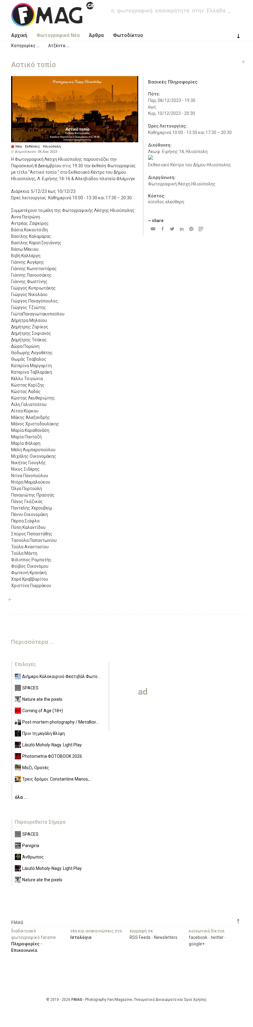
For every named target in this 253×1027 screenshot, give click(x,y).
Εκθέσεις (32, 146)
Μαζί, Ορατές (35, 767)
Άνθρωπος (33, 856)
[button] (25, 46)
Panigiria (30, 845)
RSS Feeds (140, 937)
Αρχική (19, 35)
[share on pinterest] (191, 228)
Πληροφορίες (25, 943)
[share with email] (153, 228)
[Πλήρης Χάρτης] (150, 158)
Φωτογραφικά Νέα (58, 35)
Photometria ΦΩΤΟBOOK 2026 (52, 756)
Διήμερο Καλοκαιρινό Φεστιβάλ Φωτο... (61, 676)
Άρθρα (96, 35)
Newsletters (165, 937)
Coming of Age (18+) (42, 710)
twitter (217, 937)
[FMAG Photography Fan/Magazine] (52, 22)
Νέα (18, 146)
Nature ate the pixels (42, 699)
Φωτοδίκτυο (128, 35)
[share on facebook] (162, 228)
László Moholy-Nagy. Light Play (52, 744)
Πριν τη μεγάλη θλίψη (43, 733)
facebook (198, 937)
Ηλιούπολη (52, 146)
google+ (197, 943)
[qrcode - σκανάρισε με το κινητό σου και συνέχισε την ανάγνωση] (200, 228)
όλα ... (21, 797)
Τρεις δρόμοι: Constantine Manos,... (57, 779)
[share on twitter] (172, 228)
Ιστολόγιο (81, 937)
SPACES (30, 687)
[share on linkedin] (181, 228)
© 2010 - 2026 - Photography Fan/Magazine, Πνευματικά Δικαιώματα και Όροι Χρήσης (126, 999)
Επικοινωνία (24, 950)
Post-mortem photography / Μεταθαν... (60, 722)
